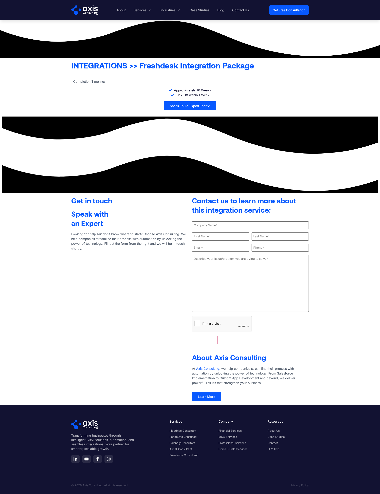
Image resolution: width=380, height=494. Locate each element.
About (121, 10)
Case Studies (199, 10)
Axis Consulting (207, 369)
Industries (168, 10)
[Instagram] (108, 459)
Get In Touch (204, 340)
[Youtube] (86, 459)
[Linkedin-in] (75, 459)
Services (140, 10)
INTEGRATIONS (99, 65)
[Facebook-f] (97, 459)
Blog (220, 10)
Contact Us (240, 10)
